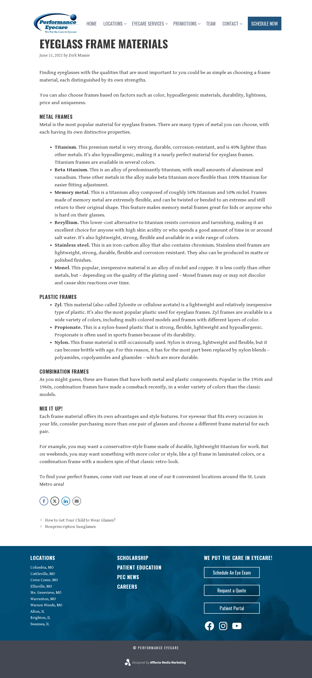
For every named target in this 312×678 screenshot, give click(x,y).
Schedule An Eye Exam (232, 572)
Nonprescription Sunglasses (70, 526)
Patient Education (139, 567)
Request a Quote (231, 590)
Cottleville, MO (42, 574)
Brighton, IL (40, 617)
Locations (113, 23)
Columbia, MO (42, 567)
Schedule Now (264, 23)
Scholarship (132, 557)
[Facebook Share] (44, 501)
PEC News (128, 576)
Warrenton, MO (43, 599)
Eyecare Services (148, 23)
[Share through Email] (76, 501)
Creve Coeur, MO (44, 580)
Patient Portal (232, 608)
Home (92, 23)
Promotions (185, 23)
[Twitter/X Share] (54, 501)
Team (211, 23)
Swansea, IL (39, 624)
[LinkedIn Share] (65, 501)
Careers (127, 586)
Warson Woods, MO (46, 605)
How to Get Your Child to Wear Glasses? (80, 520)
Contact (230, 23)
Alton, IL (37, 611)
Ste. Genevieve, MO (45, 592)
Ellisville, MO (41, 586)
